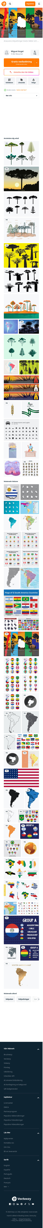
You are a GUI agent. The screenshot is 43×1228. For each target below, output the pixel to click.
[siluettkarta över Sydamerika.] (25, 1095)
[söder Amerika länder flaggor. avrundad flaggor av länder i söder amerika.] (12, 706)
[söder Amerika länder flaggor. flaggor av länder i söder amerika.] (12, 724)
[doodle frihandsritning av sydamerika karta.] (12, 961)
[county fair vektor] (12, 533)
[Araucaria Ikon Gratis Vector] (21, 360)
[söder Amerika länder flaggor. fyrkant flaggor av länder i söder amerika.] (12, 688)
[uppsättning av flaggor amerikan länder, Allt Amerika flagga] (14, 808)
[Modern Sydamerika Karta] (12, 1039)
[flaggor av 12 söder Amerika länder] (21, 773)
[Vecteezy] (3, 3)
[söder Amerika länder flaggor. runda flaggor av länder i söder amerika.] (12, 670)
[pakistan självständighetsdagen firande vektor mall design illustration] (12, 456)
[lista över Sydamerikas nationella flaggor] (15, 1004)
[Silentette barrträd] (14, 396)
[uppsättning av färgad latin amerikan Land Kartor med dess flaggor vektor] (21, 1203)
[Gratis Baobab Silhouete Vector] (21, 279)
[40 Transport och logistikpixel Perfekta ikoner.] (21, 477)
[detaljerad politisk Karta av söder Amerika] (13, 748)
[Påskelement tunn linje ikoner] (12, 551)
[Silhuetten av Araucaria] (14, 340)
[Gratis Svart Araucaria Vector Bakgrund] (21, 177)
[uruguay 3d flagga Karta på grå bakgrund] (12, 575)
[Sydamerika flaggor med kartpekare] (12, 1165)
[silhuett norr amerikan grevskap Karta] (11, 1132)
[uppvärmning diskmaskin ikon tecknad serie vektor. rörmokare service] (12, 497)
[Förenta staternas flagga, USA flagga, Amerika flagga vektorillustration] (21, 1057)
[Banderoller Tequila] (21, 417)
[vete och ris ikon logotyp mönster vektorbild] (12, 438)
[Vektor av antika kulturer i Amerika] (13, 621)
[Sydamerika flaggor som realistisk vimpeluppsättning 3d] (14, 1117)
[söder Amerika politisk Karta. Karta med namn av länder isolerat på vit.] (13, 653)
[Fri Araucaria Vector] (21, 152)
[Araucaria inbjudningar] (21, 828)
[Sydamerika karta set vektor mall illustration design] (10, 794)
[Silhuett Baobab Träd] (21, 254)
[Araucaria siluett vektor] (21, 203)
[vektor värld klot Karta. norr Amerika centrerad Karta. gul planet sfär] (12, 1183)
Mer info (9, 94)
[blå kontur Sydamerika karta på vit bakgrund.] (11, 1099)
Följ (35, 54)
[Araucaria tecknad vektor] (21, 305)
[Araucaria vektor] (21, 228)
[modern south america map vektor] (11, 325)
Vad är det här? (21, 90)
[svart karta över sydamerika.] (14, 1078)
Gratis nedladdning (21, 62)
